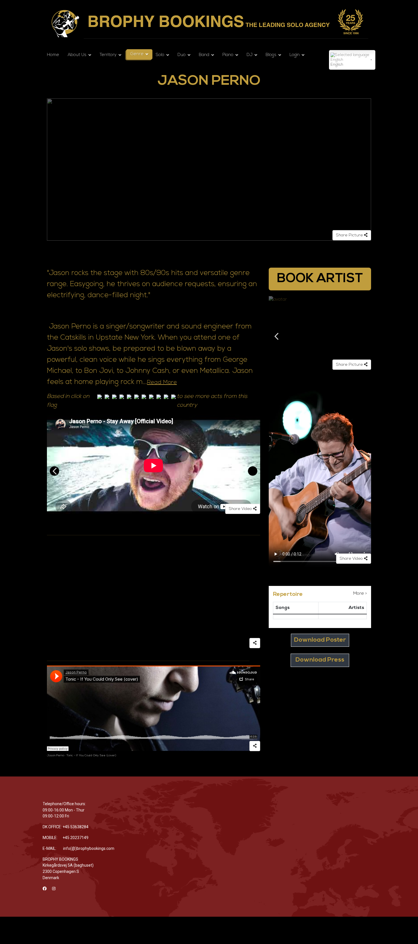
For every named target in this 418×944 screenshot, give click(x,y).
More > (360, 593)
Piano (227, 55)
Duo (181, 55)
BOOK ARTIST (320, 278)
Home (53, 55)
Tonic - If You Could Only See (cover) (91, 755)
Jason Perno (55, 755)
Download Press (319, 660)
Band (204, 55)
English (336, 65)
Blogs (271, 55)
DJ (250, 55)
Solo (160, 55)
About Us (77, 55)
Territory (108, 55)
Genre (137, 54)
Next (252, 471)
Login (294, 55)
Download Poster (320, 640)
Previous (54, 471)
